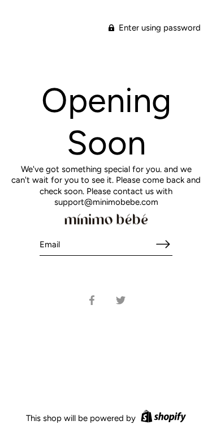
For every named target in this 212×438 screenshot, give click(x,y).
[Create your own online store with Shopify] (162, 418)
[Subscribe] (163, 244)
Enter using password (158, 28)
